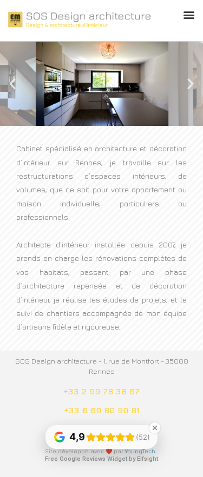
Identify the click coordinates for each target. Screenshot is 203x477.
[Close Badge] (154, 427)
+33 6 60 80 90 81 (102, 410)
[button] (189, 14)
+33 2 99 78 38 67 (101, 391)
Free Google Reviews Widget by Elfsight (101, 458)
